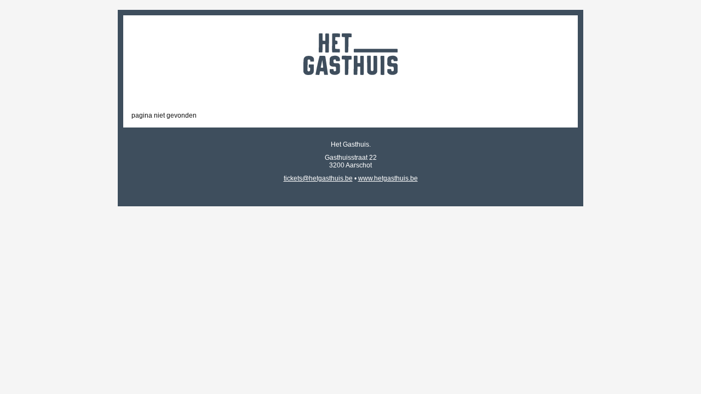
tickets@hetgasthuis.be (318, 178)
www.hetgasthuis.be (388, 178)
